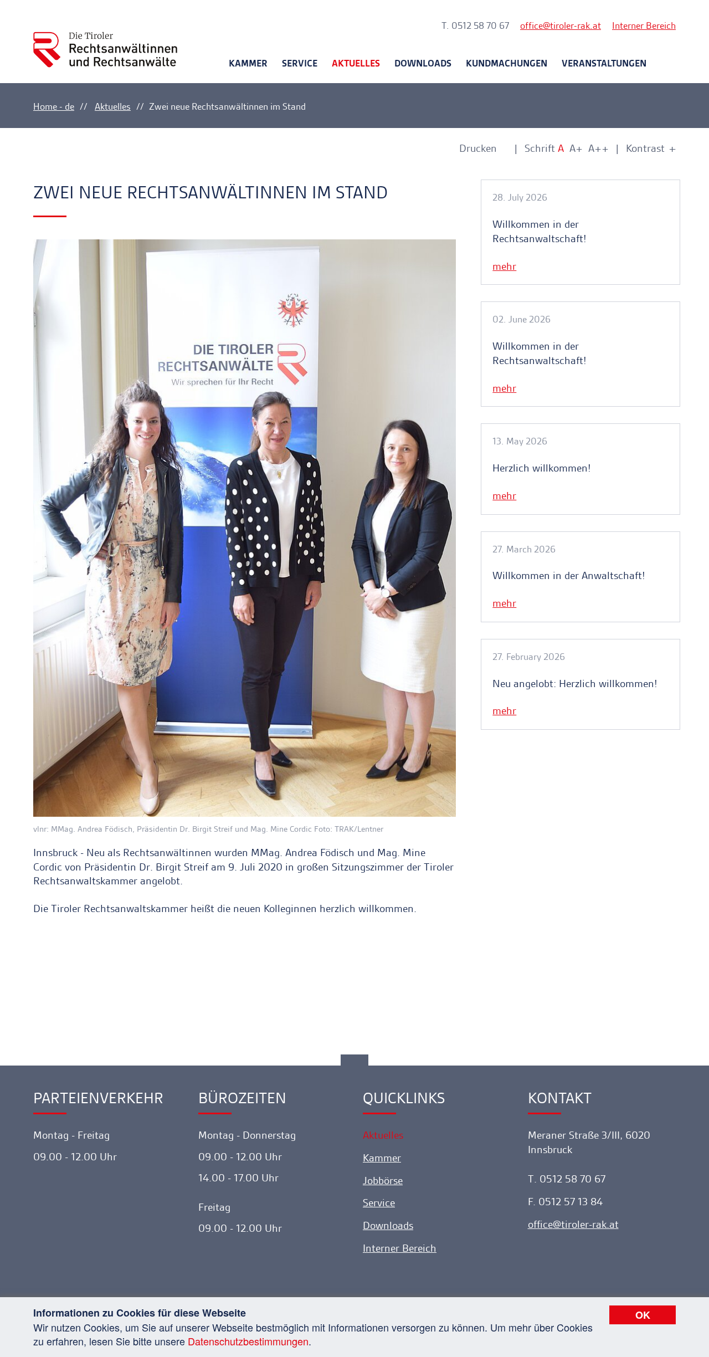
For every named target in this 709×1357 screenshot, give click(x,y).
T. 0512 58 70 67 (475, 25)
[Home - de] (105, 39)
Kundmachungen (506, 63)
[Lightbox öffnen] (244, 528)
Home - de (53, 106)
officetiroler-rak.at (560, 25)
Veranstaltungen (604, 63)
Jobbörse (383, 1180)
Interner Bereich (644, 25)
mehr (504, 266)
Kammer (248, 63)
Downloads (422, 63)
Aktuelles (356, 63)
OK (642, 1315)
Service (299, 63)
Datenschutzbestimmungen (248, 1341)
